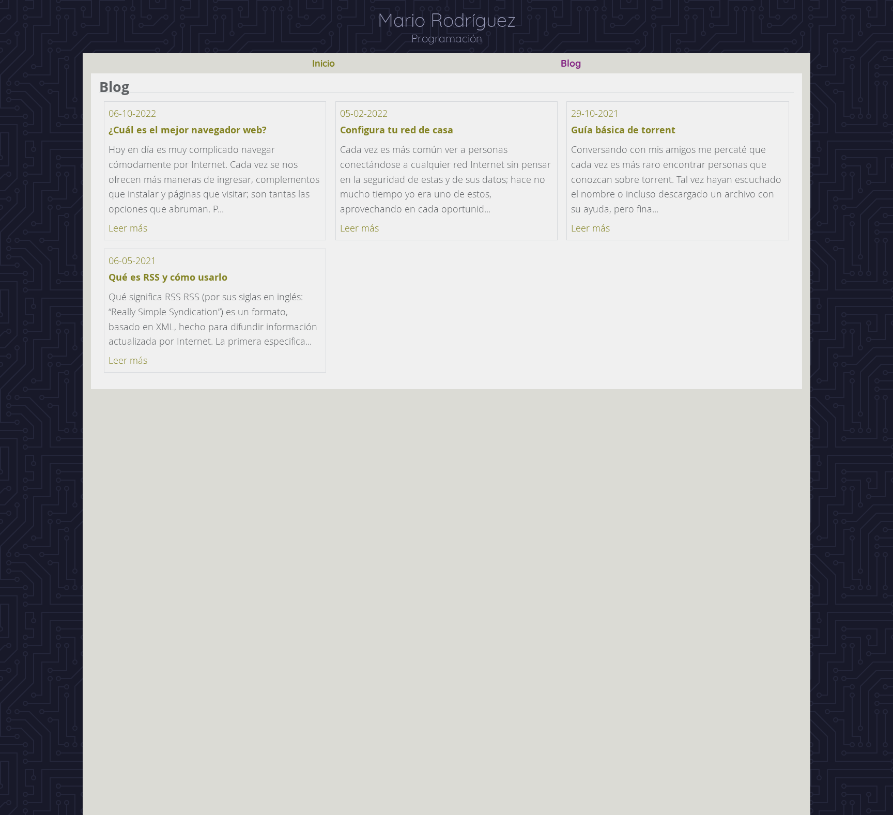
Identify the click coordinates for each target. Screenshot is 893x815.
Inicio (323, 63)
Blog (571, 63)
